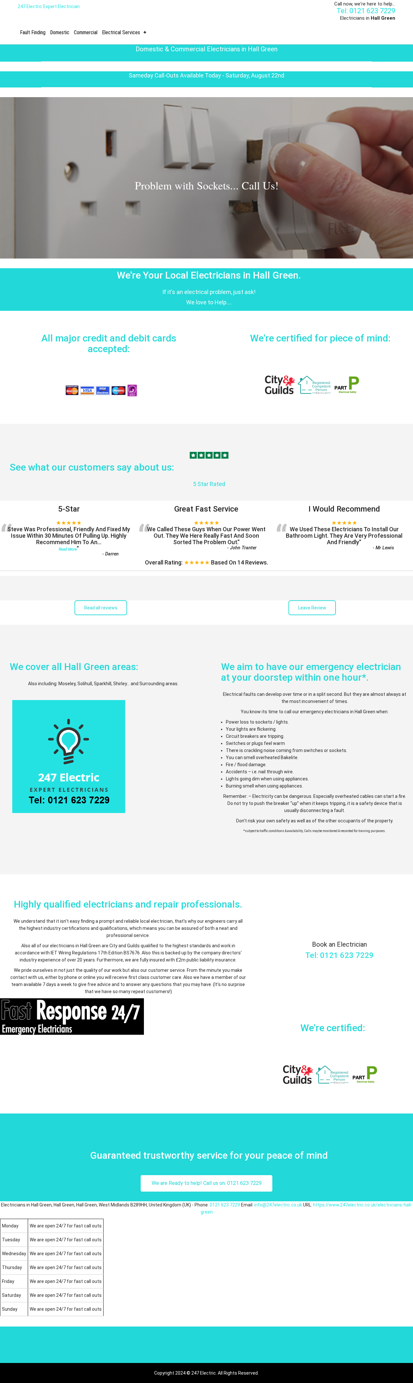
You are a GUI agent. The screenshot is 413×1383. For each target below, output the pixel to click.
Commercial (85, 32)
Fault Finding (32, 32)
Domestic (59, 32)
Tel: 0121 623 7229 (366, 11)
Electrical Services (121, 32)
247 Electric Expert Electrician (49, 6)
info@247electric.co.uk (278, 1204)
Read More (68, 549)
